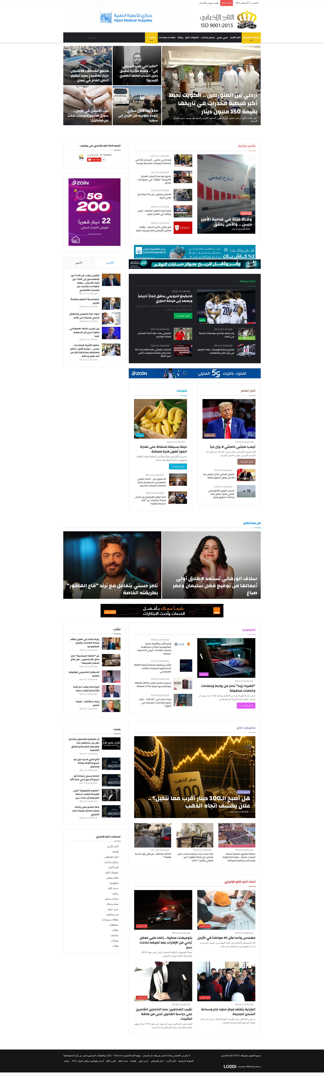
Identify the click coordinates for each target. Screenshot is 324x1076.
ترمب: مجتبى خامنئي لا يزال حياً (232, 447)
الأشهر (78, 262)
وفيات (115, 946)
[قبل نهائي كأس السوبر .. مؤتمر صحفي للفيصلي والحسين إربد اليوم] (183, 228)
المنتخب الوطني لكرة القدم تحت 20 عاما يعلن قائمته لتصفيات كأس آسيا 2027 (153, 352)
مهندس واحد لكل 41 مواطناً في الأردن (226, 938)
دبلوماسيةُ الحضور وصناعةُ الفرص (85, 301)
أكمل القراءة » (183, 316)
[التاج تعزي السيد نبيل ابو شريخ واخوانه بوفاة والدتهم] (111, 764)
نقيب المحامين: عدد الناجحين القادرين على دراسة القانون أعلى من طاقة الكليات (164, 1014)
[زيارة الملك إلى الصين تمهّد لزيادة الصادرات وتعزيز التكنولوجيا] (111, 643)
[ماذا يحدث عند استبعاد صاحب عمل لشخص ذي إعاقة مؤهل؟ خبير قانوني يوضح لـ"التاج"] (195, 835)
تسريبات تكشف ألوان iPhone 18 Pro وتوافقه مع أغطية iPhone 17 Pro (153, 685)
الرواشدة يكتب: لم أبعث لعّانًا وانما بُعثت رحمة (86, 689)
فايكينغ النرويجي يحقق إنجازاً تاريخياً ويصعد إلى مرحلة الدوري (165, 298)
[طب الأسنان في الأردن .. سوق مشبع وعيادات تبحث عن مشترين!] (87, 105)
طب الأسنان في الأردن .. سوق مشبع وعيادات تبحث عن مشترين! (88, 115)
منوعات (114, 940)
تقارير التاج (111, 1061)
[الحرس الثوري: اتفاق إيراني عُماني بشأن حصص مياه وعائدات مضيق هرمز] (246, 491)
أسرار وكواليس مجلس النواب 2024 (88, 1061)
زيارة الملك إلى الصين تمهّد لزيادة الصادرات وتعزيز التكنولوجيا (84, 643)
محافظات (113, 925)
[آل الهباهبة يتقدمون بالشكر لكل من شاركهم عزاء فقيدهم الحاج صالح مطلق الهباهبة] (111, 743)
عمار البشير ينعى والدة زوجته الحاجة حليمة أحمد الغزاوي (85, 810)
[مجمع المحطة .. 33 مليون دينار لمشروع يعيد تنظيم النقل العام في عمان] (87, 65)
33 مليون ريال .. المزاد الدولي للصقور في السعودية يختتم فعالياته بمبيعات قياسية (151, 482)
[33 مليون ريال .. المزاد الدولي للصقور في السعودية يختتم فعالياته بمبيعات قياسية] (178, 479)
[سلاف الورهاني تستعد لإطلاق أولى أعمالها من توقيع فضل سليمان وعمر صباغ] (211, 565)
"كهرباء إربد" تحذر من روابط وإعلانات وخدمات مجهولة (228, 688)
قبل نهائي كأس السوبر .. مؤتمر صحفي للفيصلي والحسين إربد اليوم (153, 229)
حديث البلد (113, 888)
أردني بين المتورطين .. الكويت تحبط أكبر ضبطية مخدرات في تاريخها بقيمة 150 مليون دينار (213, 103)
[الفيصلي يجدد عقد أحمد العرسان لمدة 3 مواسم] (183, 334)
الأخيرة (110, 262)
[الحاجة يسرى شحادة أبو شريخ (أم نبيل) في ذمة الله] (111, 780)
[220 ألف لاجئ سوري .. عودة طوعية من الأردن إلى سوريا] (137, 105)
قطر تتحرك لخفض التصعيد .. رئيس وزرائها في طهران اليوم (154, 212)
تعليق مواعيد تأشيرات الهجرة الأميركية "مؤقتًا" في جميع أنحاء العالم (154, 179)
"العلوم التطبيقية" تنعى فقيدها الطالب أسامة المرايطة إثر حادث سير (86, 794)
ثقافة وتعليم (112, 878)
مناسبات (114, 935)
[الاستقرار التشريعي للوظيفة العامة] (111, 676)
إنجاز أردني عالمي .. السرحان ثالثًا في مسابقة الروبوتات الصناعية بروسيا (153, 162)
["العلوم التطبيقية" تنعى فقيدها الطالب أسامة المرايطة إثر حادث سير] (111, 795)
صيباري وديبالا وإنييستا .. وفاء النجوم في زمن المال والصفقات (216, 351)
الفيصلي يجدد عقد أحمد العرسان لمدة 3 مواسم (154, 335)
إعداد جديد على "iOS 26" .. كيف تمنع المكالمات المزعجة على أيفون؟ (155, 702)
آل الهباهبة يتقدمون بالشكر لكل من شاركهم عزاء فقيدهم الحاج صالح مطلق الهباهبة (84, 744)
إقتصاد (115, 851)
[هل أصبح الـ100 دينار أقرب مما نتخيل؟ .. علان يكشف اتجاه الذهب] (194, 777)
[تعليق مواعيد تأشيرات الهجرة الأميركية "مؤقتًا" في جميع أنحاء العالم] (183, 177)
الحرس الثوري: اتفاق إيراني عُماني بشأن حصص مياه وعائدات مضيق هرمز (221, 493)
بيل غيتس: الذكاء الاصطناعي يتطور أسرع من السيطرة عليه (84, 332)
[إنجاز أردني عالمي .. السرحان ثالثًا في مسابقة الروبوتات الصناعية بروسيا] (183, 160)
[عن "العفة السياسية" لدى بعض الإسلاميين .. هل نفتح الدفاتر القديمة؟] (111, 660)
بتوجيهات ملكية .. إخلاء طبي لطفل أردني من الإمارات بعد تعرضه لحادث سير (166, 942)
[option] (162, 85)
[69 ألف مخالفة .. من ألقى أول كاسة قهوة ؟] (152, 835)
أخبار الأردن (235, 37)
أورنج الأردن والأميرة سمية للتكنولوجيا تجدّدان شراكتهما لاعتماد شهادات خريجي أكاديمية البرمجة (154, 649)
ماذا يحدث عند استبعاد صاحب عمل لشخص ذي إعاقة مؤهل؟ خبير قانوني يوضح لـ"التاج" (195, 857)
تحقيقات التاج (192, 37)
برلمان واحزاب (208, 37)
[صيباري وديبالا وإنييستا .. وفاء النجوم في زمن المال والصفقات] (246, 350)
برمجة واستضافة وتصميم (249, 1066)
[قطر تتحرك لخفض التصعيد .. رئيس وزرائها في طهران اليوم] (183, 211)
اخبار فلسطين (111, 857)
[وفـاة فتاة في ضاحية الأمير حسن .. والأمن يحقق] (226, 194)
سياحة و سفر (111, 898)
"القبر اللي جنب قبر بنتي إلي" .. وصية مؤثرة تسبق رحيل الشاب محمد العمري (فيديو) (138, 73)
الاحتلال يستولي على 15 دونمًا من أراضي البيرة (154, 196)
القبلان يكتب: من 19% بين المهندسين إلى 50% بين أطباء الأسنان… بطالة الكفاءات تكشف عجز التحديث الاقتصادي (85, 282)
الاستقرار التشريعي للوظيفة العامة (84, 674)
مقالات (115, 930)
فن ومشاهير (112, 914)
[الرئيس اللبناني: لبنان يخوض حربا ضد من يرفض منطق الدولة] (246, 475)
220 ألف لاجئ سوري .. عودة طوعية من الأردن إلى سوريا (138, 115)
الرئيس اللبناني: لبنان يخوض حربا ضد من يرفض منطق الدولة (218, 476)
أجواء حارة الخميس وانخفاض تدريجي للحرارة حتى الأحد (84, 316)
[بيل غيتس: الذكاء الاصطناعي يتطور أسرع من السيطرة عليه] (111, 333)
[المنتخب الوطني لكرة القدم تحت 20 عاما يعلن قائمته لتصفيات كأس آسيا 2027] (183, 350)
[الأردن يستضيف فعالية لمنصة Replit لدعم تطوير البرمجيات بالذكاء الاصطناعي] (186, 665)
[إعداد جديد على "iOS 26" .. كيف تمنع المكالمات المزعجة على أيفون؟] (183, 700)
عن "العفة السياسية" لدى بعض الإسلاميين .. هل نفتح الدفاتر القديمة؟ (85, 659)
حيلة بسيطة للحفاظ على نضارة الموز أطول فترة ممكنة (163, 449)
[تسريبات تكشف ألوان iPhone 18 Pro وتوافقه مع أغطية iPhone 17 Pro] (183, 683)
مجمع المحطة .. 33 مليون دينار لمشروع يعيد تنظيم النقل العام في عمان (90, 75)
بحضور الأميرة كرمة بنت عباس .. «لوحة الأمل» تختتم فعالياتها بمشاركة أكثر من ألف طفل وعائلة (84, 350)
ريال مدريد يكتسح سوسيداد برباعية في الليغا (216, 335)
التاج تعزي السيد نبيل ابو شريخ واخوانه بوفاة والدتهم (86, 763)
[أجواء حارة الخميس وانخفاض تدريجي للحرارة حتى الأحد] (111, 318)
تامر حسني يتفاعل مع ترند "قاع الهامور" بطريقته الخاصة (112, 589)
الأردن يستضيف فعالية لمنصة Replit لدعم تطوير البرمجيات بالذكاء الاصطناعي (152, 668)
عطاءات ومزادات (167, 37)
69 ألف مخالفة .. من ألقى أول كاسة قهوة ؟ (153, 856)
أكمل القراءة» (246, 461)
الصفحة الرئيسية (251, 37)
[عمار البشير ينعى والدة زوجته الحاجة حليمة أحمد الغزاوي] (111, 811)
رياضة (180, 37)
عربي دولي (222, 37)
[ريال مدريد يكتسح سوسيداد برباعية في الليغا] (246, 334)
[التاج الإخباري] (229, 19)
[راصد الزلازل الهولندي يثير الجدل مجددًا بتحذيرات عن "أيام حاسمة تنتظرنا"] (177, 498)
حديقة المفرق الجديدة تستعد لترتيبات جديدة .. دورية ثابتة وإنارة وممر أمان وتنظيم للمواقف (239, 857)
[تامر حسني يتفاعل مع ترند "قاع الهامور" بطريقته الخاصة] (112, 565)
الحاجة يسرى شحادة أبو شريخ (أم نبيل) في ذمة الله (84, 778)
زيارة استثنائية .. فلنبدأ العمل (87, 703)
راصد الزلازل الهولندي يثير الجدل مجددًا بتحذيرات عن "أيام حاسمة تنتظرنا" (150, 500)
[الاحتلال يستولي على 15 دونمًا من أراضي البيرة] (183, 195)
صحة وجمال (112, 904)
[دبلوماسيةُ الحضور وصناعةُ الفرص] (111, 303)
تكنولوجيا (114, 883)
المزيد (152, 37)
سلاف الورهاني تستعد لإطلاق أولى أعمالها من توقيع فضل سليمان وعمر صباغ (215, 585)
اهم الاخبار (113, 867)
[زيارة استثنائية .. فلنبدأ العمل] (111, 706)
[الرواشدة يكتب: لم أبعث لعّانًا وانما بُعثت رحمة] (111, 691)
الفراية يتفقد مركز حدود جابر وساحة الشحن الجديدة (228, 1011)
